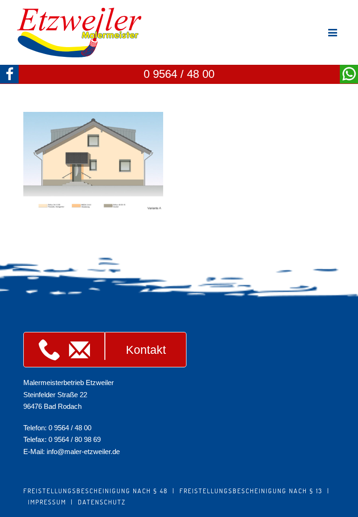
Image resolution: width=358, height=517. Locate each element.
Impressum (47, 501)
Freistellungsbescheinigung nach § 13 (251, 490)
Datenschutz (102, 501)
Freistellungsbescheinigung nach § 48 (95, 490)
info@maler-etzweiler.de (83, 451)
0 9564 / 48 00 (179, 74)
